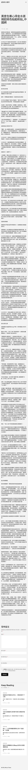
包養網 (16, 173)
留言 (2, 634)
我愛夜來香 (5, 693)
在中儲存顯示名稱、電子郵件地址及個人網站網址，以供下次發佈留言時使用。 (14, 670)
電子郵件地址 (4, 656)
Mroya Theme (8, 767)
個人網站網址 (4, 663)
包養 (4, 111)
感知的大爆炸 (5, 2)
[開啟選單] (26, 2)
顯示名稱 (3, 650)
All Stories (4, 687)
